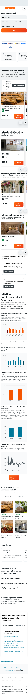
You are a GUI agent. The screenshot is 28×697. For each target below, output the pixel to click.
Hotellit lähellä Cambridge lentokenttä (13, 651)
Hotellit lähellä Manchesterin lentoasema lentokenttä (11, 637)
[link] (9, 271)
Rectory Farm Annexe (8, 236)
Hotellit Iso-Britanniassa (9, 669)
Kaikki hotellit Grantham (7, 661)
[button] (2, 8)
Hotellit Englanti (19, 669)
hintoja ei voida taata (13, 682)
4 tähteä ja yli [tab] (7, 496)
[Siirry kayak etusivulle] (10, 8)
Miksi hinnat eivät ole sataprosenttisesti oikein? (12, 692)
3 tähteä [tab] (20, 496)
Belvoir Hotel (5, 153)
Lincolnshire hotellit (9, 670)
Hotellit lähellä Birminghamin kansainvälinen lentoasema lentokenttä (13, 640)
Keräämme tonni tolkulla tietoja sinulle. (12, 689)
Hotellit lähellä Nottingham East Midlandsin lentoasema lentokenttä (12, 644)
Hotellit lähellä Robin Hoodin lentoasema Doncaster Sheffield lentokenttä (14, 648)
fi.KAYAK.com (5, 667)
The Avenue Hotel (7, 195)
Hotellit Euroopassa (19, 667)
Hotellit (11, 667)
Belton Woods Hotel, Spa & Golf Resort (12, 106)
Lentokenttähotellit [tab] (8, 625)
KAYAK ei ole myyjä (7, 686)
